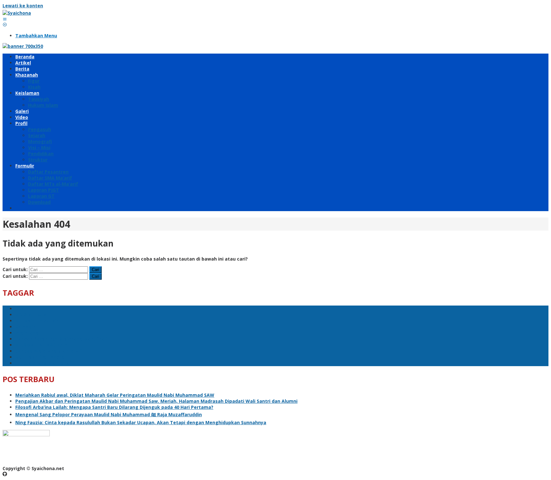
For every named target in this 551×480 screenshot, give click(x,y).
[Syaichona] (17, 13)
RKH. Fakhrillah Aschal (40, 357)
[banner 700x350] (23, 46)
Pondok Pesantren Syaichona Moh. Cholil (61, 339)
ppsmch (24, 309)
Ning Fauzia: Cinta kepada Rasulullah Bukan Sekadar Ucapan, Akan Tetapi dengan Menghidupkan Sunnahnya (140, 422)
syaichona (27, 333)
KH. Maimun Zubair (36, 321)
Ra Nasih (25, 327)
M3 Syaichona (31, 315)
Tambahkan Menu (36, 36)
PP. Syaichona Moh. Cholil (44, 363)
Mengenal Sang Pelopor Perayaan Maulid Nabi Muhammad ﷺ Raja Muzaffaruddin (108, 414)
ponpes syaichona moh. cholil (49, 351)
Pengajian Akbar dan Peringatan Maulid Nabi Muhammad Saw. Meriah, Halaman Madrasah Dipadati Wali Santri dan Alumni (156, 401)
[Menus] (5, 19)
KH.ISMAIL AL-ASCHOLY (41, 345)
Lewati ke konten (23, 6)
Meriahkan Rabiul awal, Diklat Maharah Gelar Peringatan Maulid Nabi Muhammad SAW (114, 395)
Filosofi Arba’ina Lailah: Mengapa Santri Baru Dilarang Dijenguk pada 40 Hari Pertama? (114, 407)
